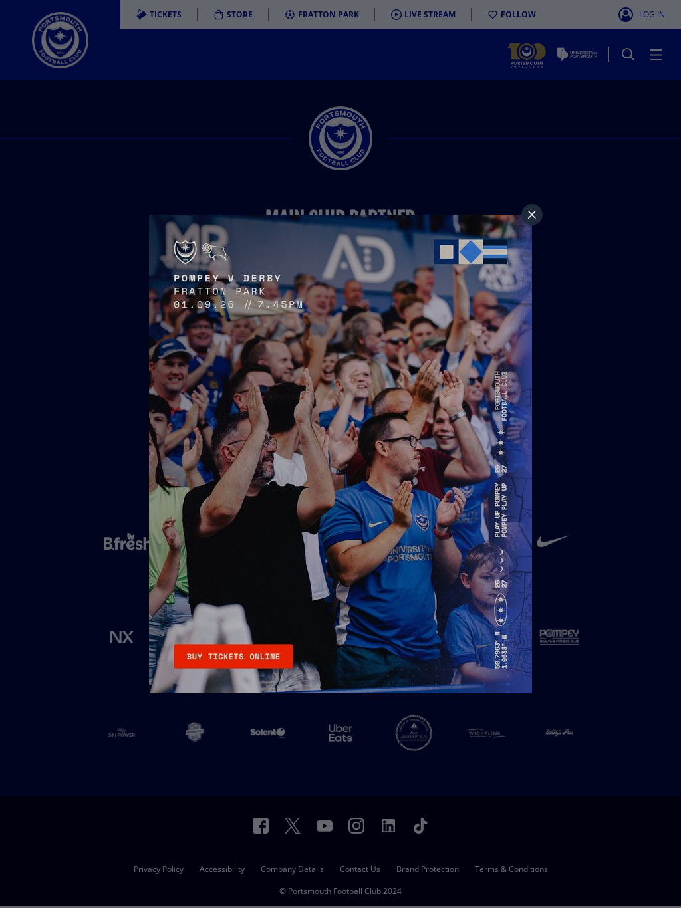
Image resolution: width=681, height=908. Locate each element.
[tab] (532, 214)
